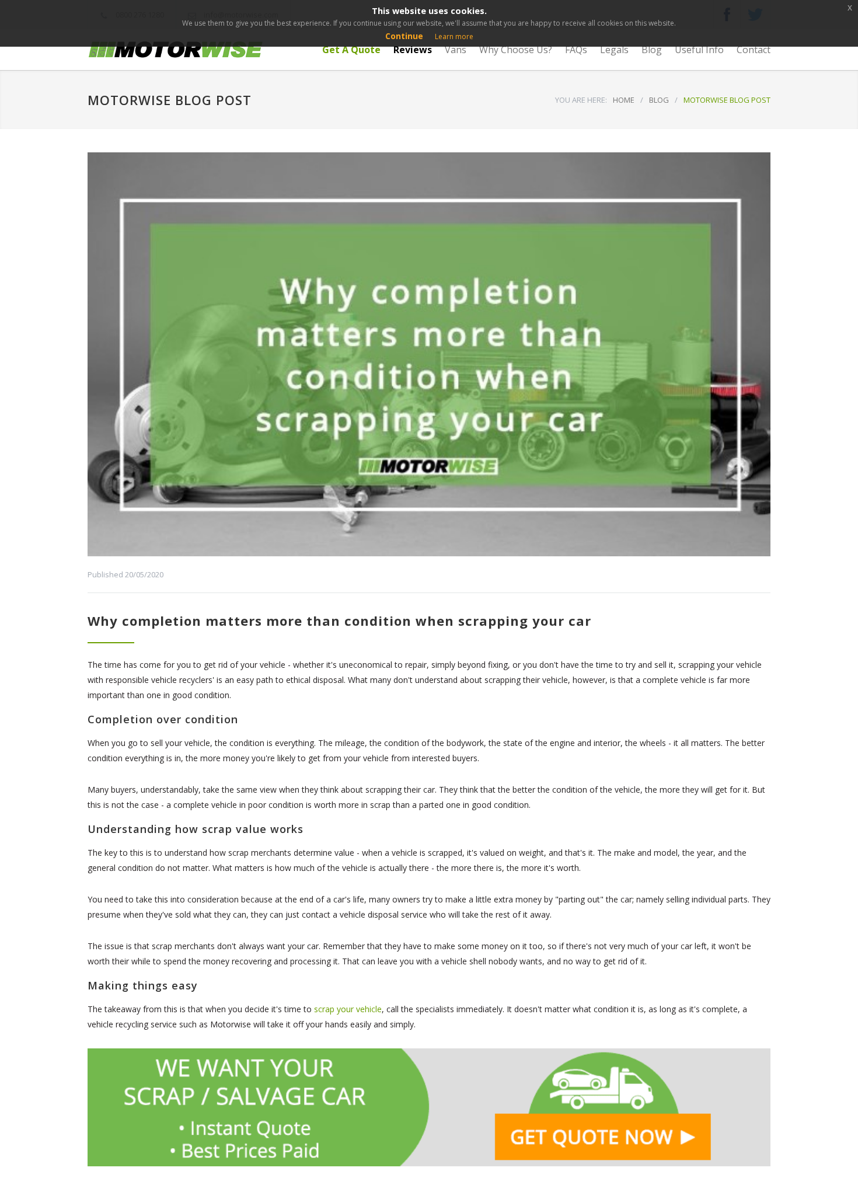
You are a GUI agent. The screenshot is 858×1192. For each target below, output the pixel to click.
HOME (623, 100)
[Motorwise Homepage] (196, 50)
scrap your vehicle (348, 1009)
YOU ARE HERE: (581, 100)
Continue (404, 35)
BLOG (659, 100)
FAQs (576, 49)
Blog (651, 49)
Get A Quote (351, 49)
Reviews (412, 49)
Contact (753, 49)
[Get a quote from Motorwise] (429, 1107)
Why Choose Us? (515, 49)
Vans (455, 49)
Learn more (454, 36)
